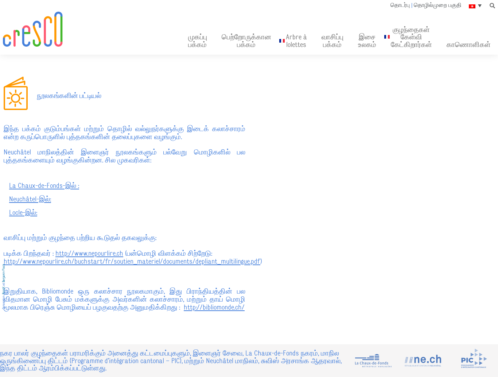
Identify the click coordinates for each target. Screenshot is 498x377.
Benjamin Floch (3, 273)
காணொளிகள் (469, 44)
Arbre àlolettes (296, 40)
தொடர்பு (400, 5)
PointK (3, 290)
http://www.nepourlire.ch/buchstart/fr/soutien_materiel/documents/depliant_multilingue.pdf (132, 261)
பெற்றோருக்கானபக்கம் (246, 40)
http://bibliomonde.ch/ (214, 307)
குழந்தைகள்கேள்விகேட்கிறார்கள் (411, 37)
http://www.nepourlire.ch (89, 253)
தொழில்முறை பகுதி (438, 5)
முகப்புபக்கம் (197, 40)
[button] (492, 5)
